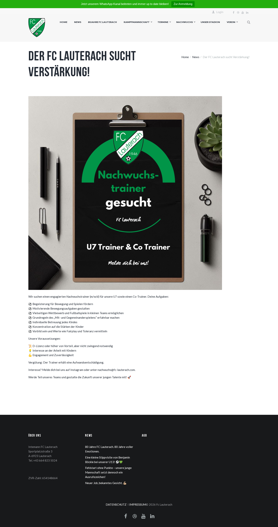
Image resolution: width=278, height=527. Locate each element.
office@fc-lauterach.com (43, 469)
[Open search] (249, 22)
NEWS (77, 22)
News (195, 57)
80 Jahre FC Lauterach (102, 22)
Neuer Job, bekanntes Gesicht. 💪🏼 (106, 483)
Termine (163, 22)
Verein (231, 22)
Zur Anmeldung (183, 3)
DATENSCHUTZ (116, 504)
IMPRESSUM (137, 504)
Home (63, 22)
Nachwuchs (184, 22)
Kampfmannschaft (137, 22)
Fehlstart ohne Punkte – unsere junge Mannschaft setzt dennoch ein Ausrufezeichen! (108, 472)
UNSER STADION (210, 22)
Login (219, 12)
